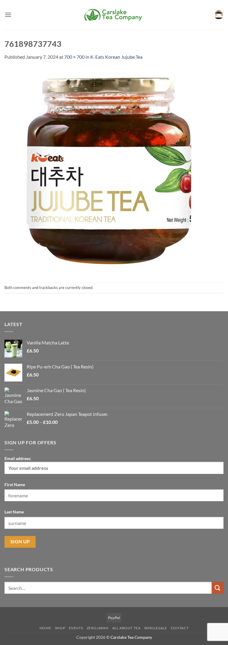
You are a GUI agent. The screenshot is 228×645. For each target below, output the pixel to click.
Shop (60, 628)
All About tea (126, 628)
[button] (8, 14)
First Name (14, 484)
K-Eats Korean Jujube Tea (116, 57)
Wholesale (155, 628)
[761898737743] (108, 171)
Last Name (14, 511)
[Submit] (218, 587)
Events (76, 628)
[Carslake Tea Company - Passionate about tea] (114, 15)
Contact (180, 628)
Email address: (17, 458)
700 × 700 (74, 57)
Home (45, 628)
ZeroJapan (98, 628)
